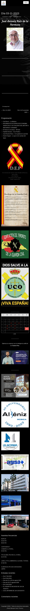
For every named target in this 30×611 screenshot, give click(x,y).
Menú (26, 2)
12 (11, 323)
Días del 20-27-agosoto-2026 (11, 582)
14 (19, 323)
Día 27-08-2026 (7, 576)
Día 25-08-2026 (7, 578)
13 (15, 323)
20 (15, 326)
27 (15, 328)
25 (7, 328)
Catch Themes (19, 608)
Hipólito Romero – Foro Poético (11, 131)
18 (7, 326)
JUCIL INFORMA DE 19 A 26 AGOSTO (13, 590)
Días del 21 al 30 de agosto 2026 (12, 580)
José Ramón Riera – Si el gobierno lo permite (15, 134)
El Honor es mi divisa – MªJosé (11, 129)
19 (11, 326)
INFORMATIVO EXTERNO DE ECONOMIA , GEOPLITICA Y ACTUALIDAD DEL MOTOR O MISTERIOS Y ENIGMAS (16, 125)
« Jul (14, 334)
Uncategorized (5, 106)
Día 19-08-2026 (7, 584)
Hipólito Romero (17, 16)
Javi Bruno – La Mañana (9, 121)
